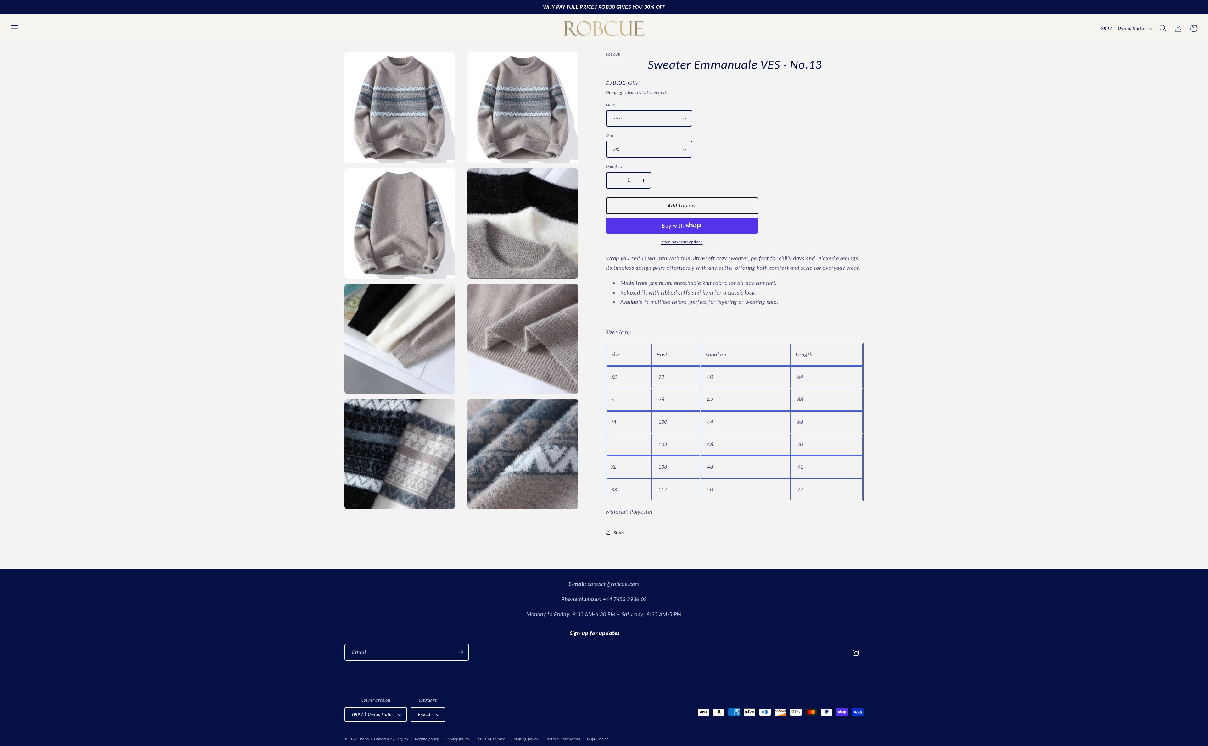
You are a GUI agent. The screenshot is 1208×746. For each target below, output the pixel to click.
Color (611, 104)
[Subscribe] (460, 652)
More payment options (682, 242)
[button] (14, 28)
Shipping (614, 92)
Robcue (366, 739)
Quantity (614, 166)
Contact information (562, 739)
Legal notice (597, 739)
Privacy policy (457, 739)
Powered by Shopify (391, 739)
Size (609, 135)
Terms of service (490, 739)
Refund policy (427, 739)
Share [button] (620, 532)
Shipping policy (525, 739)
